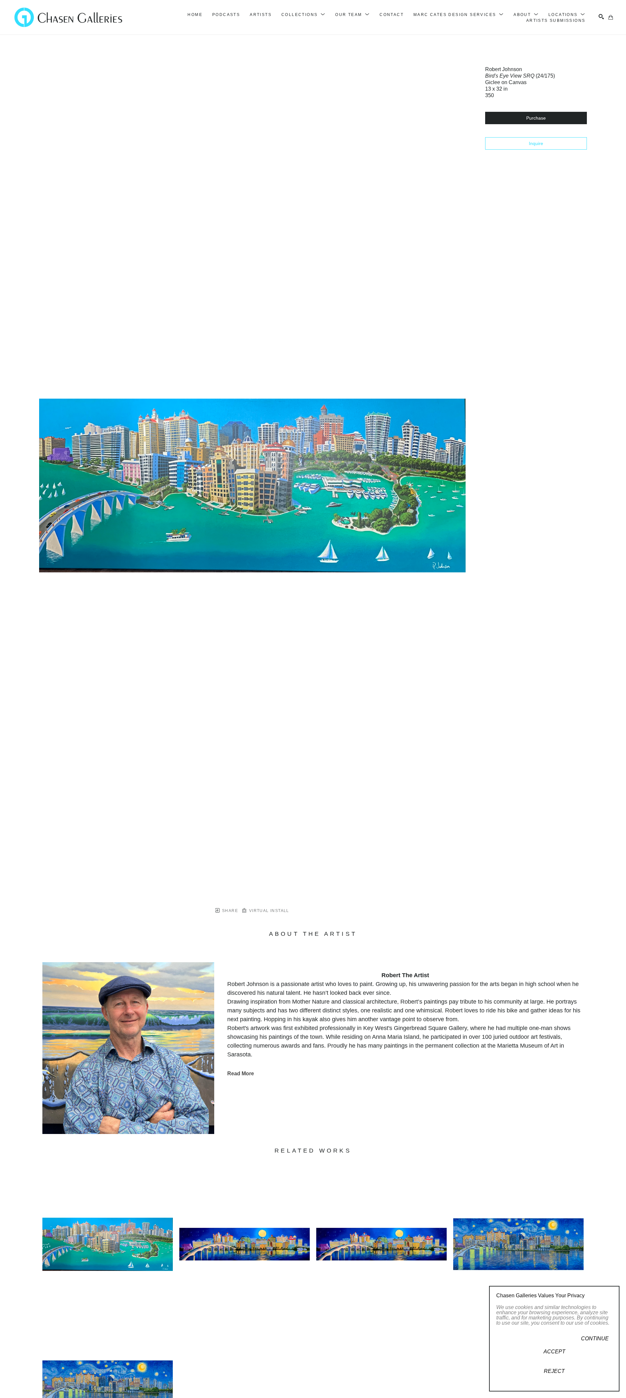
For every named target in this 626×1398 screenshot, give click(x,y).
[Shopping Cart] (610, 17)
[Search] (601, 16)
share (229, 910)
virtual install (268, 910)
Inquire (536, 143)
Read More (240, 1073)
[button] (303, 14)
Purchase (536, 118)
